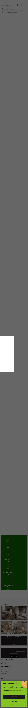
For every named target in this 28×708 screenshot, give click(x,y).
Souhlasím (14, 697)
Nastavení (14, 701)
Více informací (14, 704)
